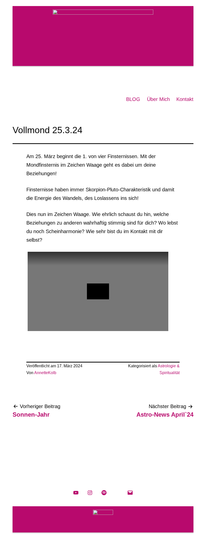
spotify (175, 80)
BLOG (133, 99)
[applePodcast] (117, 493)
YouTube (151, 80)
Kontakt (184, 99)
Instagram (163, 80)
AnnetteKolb (45, 373)
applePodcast (187, 80)
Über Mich (158, 99)
